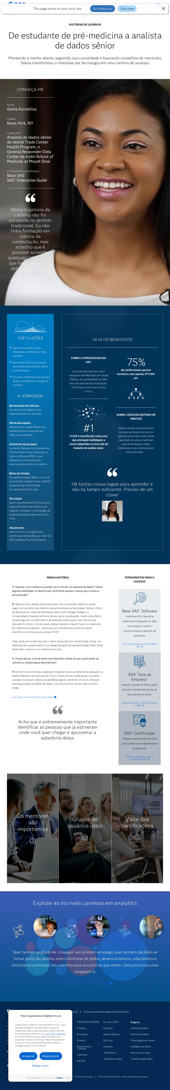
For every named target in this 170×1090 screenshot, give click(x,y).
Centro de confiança (84, 1076)
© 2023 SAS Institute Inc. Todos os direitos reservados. (123, 1076)
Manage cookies (40, 1065)
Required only (50, 1056)
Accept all (28, 1056)
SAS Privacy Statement (55, 1033)
